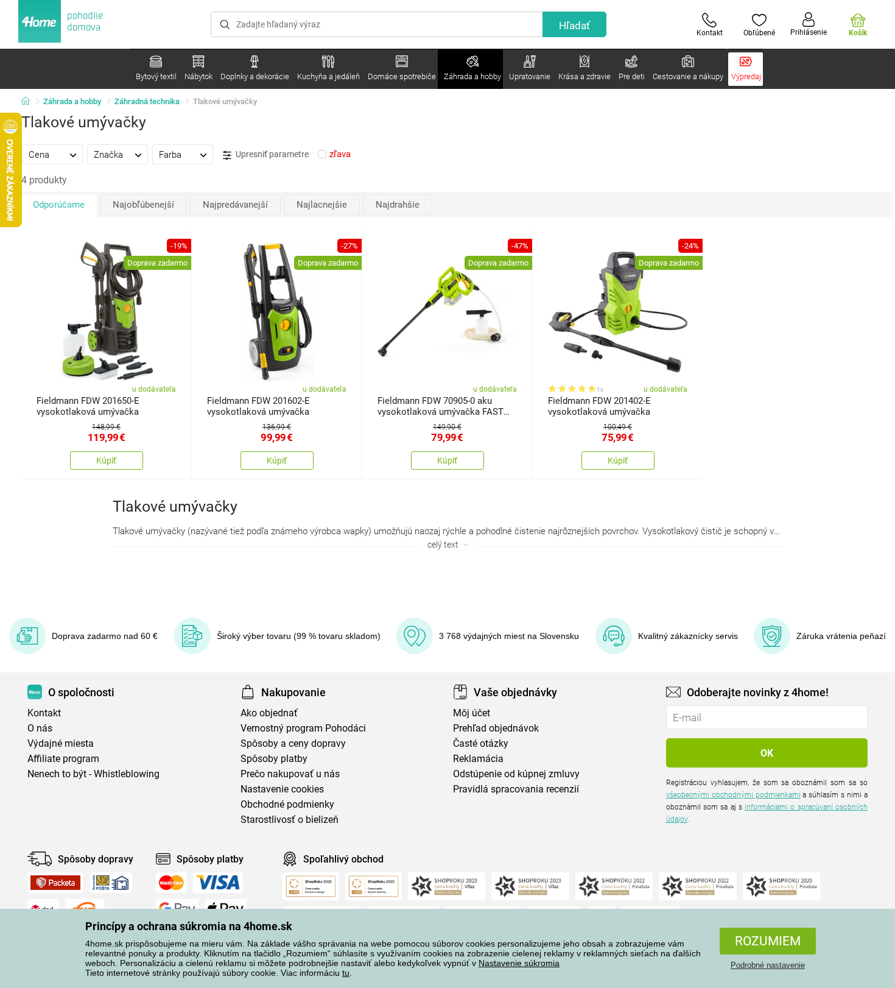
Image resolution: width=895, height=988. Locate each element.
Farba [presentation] (170, 154)
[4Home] (29, 101)
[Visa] (218, 882)
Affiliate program (63, 758)
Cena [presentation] (39, 154)
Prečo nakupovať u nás (290, 773)
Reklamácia (478, 758)
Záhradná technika (147, 101)
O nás (39, 728)
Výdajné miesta (60, 743)
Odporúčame (59, 204)
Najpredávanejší (235, 204)
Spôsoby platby (273, 758)
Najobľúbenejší (143, 204)
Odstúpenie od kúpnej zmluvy (516, 773)
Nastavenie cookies (282, 789)
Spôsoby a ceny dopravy (293, 743)
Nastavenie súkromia (519, 963)
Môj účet (471, 713)
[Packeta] (55, 882)
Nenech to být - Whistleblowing (93, 773)
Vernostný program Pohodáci (303, 728)
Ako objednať (269, 713)
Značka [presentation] (108, 154)
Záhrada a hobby (72, 101)
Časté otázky (480, 743)
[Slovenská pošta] (111, 882)
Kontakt (44, 713)
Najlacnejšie (322, 204)
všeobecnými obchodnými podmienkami (733, 795)
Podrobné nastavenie (768, 965)
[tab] (52, 154)
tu (345, 973)
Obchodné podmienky (287, 804)
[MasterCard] (171, 882)
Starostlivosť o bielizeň (289, 819)
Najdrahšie (397, 204)
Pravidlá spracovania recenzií (516, 789)
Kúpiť (106, 460)
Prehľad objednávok (496, 728)
